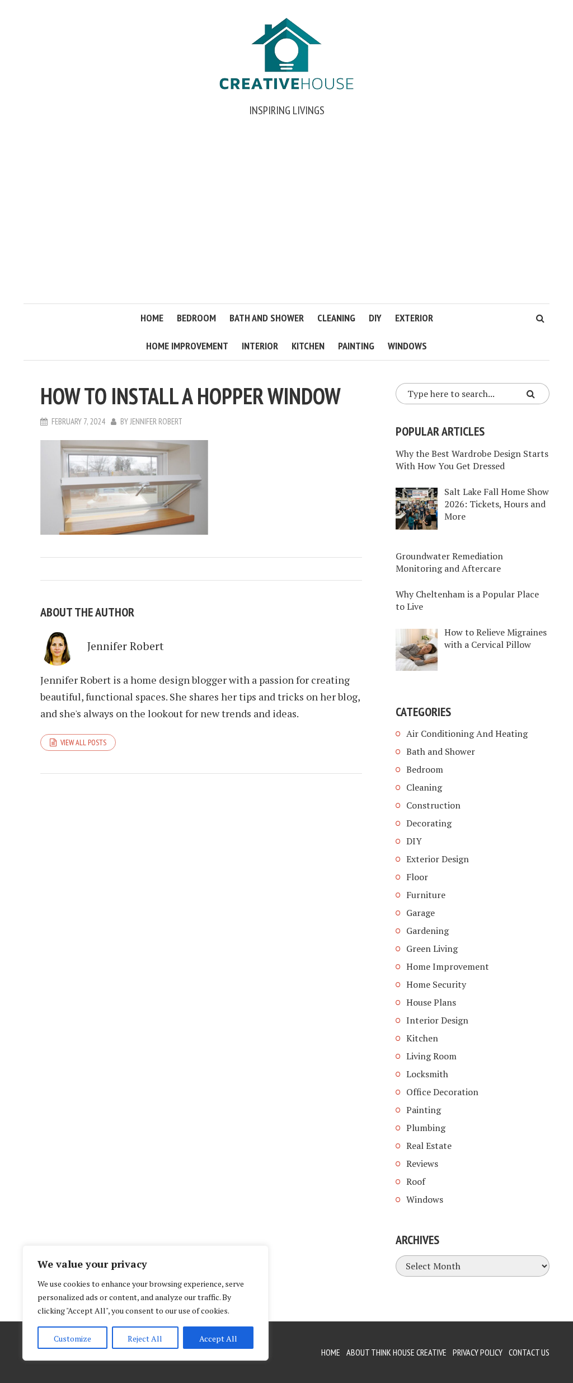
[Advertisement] (286, 219)
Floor (417, 877)
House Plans (431, 1002)
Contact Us (529, 1352)
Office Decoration (442, 1092)
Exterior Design (437, 859)
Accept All (218, 1338)
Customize (72, 1338)
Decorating (429, 823)
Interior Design (437, 1020)
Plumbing (425, 1128)
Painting (356, 345)
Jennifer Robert (156, 421)
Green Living (432, 948)
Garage (420, 913)
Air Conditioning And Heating (467, 733)
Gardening (427, 930)
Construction (433, 805)
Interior (260, 345)
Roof (415, 1181)
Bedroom (196, 317)
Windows (407, 345)
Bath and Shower (266, 317)
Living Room (431, 1056)
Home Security (436, 984)
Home (151, 317)
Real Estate (429, 1145)
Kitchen (308, 345)
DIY (375, 317)
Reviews (422, 1163)
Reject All (145, 1338)
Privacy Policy (477, 1352)
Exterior (414, 317)
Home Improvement (187, 345)
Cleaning (336, 317)
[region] (145, 1303)
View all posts (83, 742)
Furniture (425, 895)
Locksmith (427, 1074)
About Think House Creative (396, 1352)
